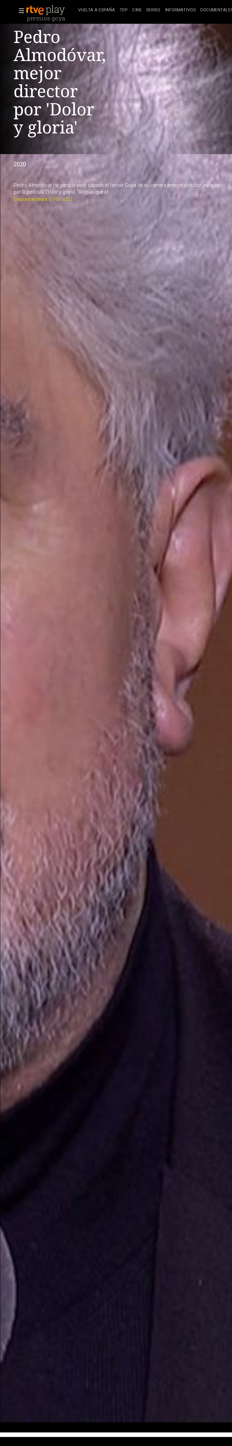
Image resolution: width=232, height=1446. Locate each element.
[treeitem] (96, 10)
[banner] (51, 10)
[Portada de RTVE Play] (46, 10)
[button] (20, 11)
